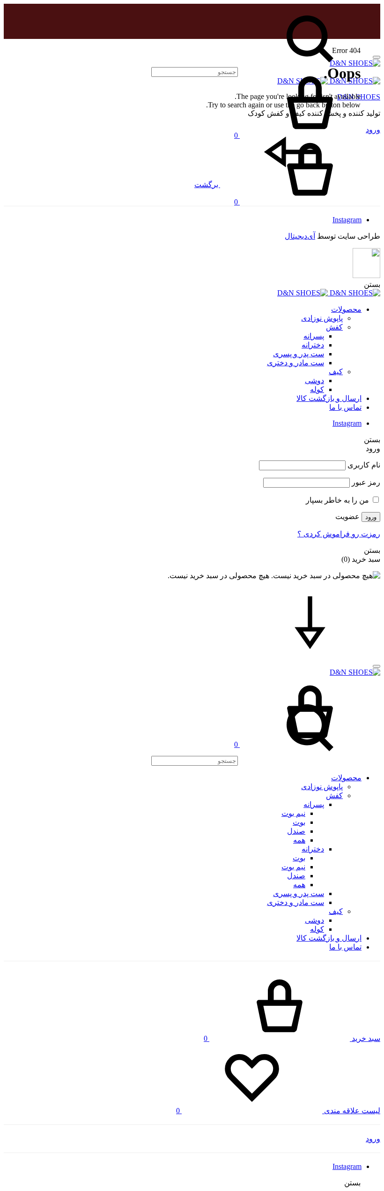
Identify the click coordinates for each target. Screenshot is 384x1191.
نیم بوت (293, 813)
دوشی (314, 380)
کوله (317, 389)
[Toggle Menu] (376, 57)
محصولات (346, 309)
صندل (296, 831)
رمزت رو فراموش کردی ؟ (338, 534)
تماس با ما (345, 407)
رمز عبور (366, 482)
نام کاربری (363, 465)
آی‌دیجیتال (300, 236)
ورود (371, 516)
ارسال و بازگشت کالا (329, 398)
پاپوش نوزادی (322, 318)
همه (299, 840)
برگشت (207, 184)
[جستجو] (265, 760)
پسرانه (313, 336)
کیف (336, 372)
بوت (299, 822)
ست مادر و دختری (295, 363)
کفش (334, 327)
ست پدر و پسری (298, 354)
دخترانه (313, 345)
